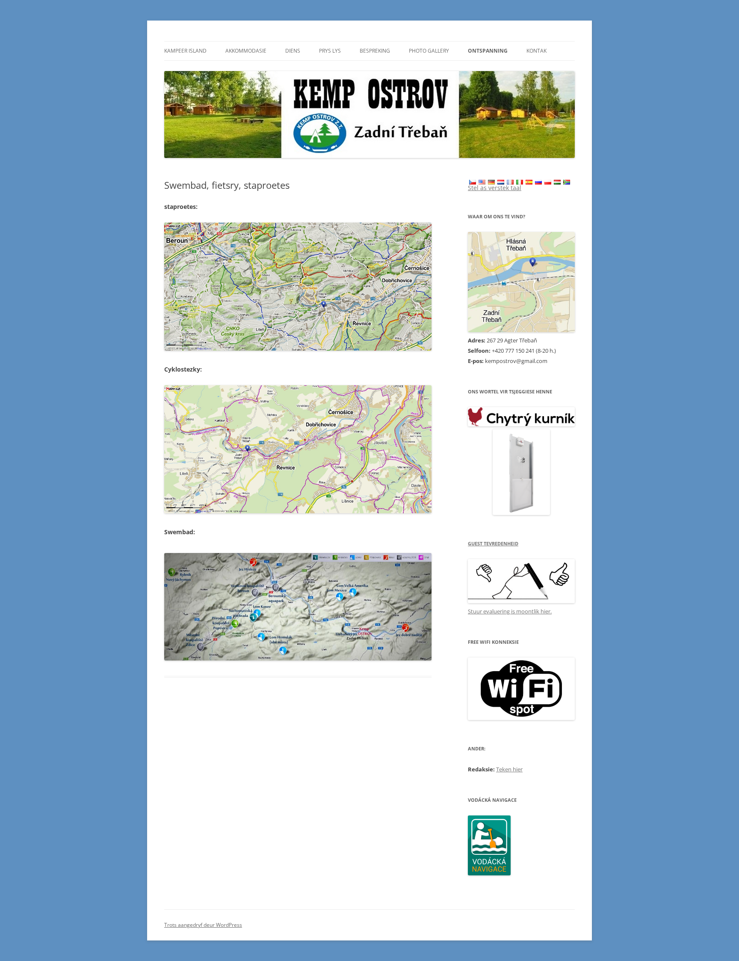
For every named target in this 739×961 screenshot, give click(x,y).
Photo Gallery (429, 50)
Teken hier (509, 769)
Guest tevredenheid (493, 543)
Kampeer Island (185, 50)
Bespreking (375, 50)
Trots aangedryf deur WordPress (203, 924)
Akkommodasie (245, 50)
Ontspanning (488, 50)
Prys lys (330, 50)
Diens (292, 50)
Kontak (536, 50)
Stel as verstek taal (494, 188)
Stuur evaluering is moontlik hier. (510, 611)
